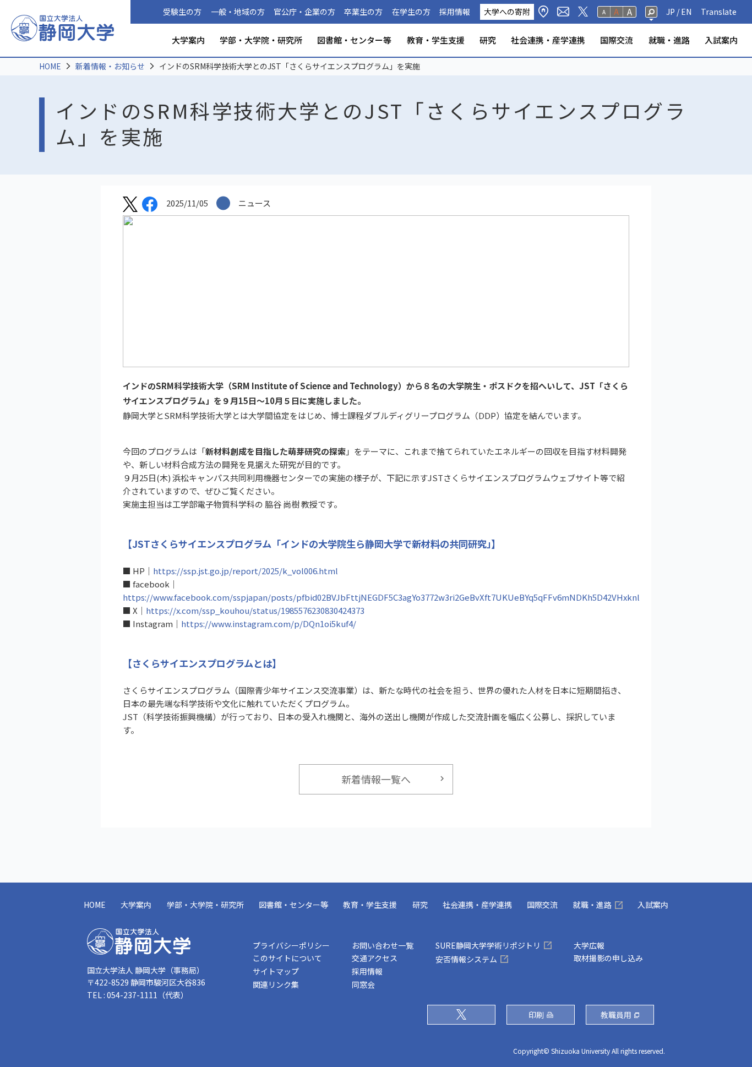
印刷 (536, 1014)
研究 (487, 40)
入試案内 (721, 40)
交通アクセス (374, 957)
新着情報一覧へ (376, 779)
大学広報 (589, 945)
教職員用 (616, 1014)
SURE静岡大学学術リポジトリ (488, 945)
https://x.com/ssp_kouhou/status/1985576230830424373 (255, 610)
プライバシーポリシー (291, 945)
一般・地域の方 (238, 11)
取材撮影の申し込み (608, 957)
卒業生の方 (363, 11)
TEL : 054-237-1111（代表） (137, 994)
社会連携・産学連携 (548, 40)
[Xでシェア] (130, 206)
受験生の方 (182, 11)
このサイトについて (287, 957)
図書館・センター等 (354, 40)
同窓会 (363, 984)
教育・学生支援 (436, 40)
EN (686, 11)
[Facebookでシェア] (149, 206)
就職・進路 (669, 40)
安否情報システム (466, 959)
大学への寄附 (507, 11)
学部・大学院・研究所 (261, 40)
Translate (719, 11)
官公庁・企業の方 (304, 11)
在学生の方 (411, 11)
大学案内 (188, 40)
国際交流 (616, 40)
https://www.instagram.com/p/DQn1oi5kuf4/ (268, 623)
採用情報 (454, 11)
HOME (50, 66)
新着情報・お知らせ (110, 66)
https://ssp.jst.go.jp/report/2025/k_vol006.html (245, 570)
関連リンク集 (276, 984)
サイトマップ (276, 971)
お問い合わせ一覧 (382, 945)
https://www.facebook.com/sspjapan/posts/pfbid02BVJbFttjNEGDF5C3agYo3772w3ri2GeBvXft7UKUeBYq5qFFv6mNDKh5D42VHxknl (381, 597)
